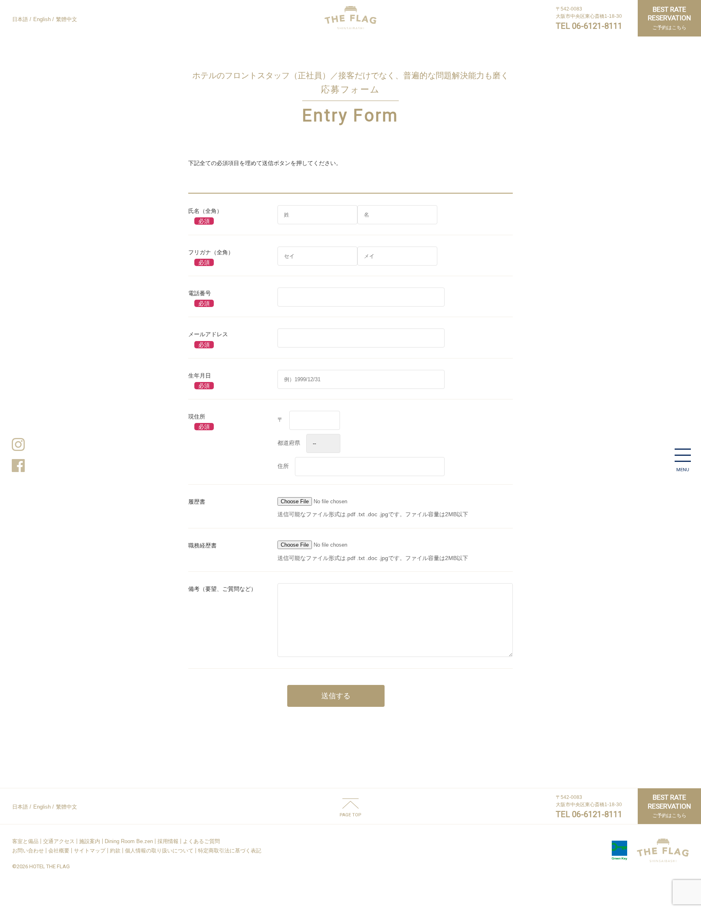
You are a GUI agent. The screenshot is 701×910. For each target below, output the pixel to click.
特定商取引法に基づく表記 (229, 851)
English (42, 19)
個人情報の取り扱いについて (159, 851)
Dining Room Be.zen (129, 841)
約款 (115, 851)
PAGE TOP (350, 814)
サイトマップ (89, 851)
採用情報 (167, 841)
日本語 (20, 19)
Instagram (18, 444)
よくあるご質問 (201, 841)
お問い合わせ (28, 851)
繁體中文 (66, 19)
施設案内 (89, 841)
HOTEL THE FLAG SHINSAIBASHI (350, 17)
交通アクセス (59, 841)
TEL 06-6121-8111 (589, 26)
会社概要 (58, 851)
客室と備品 (25, 841)
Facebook (18, 465)
